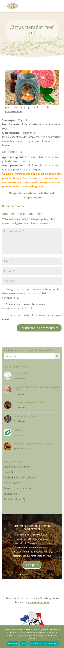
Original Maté (21, 373)
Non (24, 643)
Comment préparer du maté (28, 402)
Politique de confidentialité (43, 643)
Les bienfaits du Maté (25, 416)
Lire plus (32, 565)
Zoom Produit (19, 394)
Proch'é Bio (16, 107)
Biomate (18, 430)
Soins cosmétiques (15, 488)
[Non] (60, 636)
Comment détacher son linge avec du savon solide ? (37, 388)
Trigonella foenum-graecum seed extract (35, 443)
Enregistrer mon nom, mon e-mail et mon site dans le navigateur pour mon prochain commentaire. (30, 293)
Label (7, 472)
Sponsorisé (10, 493)
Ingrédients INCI (35, 107)
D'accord (12, 643)
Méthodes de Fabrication (18, 477)
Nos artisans (19, 378)
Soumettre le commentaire (39, 328)
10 (43, 574)
